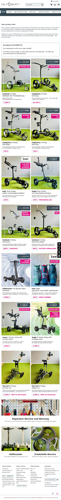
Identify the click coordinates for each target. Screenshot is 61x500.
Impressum (33, 482)
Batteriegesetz (20, 479)
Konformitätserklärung (22, 481)
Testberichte (33, 474)
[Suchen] (42, 4)
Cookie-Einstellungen (35, 481)
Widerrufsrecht (20, 475)
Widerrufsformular (21, 477)
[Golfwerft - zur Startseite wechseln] (10, 4)
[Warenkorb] (58, 4)
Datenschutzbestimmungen (51, 484)
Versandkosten (27, 497)
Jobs (31, 470)
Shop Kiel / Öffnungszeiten (23, 468)
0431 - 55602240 (7, 476)
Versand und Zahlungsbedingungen (36, 476)
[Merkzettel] (51, 4)
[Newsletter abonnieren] (57, 479)
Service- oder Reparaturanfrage (20, 471)
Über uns (32, 468)
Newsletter (33, 472)
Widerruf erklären (21, 485)
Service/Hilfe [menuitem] (55, 1)
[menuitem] (35, 4)
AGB (17, 482)
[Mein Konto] (54, 4)
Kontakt (18, 474)
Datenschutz (33, 479)
